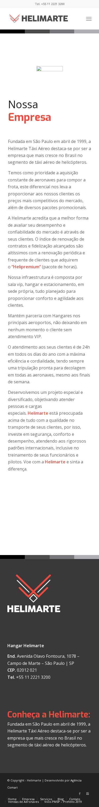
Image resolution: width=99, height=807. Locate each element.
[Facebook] (80, 794)
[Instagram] (88, 794)
